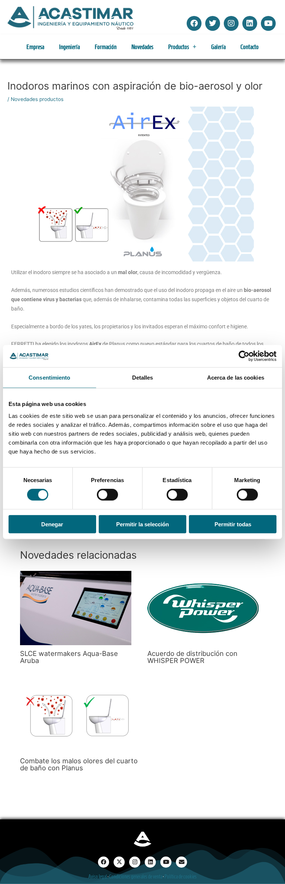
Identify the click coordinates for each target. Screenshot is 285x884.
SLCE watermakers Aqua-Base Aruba (69, 656)
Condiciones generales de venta (135, 877)
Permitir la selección (142, 524)
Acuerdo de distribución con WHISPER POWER (192, 656)
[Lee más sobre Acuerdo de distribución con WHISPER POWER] (203, 608)
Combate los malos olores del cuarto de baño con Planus (79, 764)
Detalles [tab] (142, 377)
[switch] (107, 495)
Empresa (35, 47)
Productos (178, 47)
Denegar (52, 524)
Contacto (249, 47)
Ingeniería (69, 47)
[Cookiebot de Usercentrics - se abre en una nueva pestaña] (244, 356)
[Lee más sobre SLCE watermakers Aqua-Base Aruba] (75, 608)
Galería (218, 47)
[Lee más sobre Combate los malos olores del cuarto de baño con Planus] (75, 715)
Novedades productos (37, 99)
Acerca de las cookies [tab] (235, 377)
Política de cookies (180, 877)
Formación (106, 47)
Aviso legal (97, 877)
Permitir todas (232, 524)
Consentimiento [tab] (49, 377)
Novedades (142, 47)
